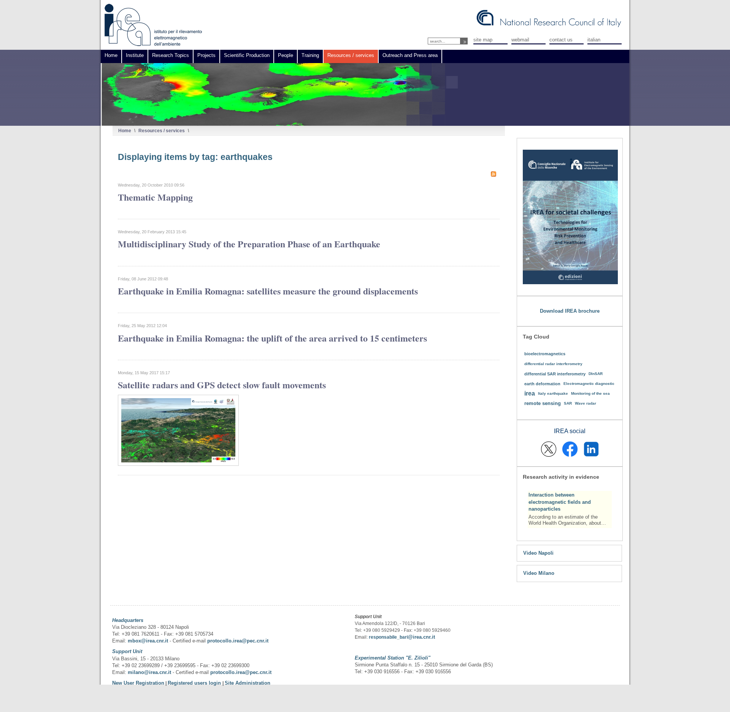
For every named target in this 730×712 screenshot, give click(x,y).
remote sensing (542, 403)
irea (529, 393)
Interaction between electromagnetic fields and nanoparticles (559, 501)
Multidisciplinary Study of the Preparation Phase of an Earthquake (249, 243)
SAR (568, 403)
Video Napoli (538, 553)
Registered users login (195, 683)
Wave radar (585, 403)
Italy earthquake (553, 393)
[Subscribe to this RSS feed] (493, 174)
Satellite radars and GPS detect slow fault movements (222, 384)
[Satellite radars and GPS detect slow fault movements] (178, 464)
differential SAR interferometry (555, 374)
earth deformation (542, 383)
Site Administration (247, 683)
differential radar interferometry (553, 364)
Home (124, 130)
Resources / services (161, 130)
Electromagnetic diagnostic (588, 383)
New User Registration (138, 683)
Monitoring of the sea (590, 393)
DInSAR (596, 374)
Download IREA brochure (570, 311)
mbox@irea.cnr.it (148, 641)
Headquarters (127, 620)
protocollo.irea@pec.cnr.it (237, 641)
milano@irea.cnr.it (149, 672)
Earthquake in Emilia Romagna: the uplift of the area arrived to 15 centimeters (272, 338)
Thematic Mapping (155, 197)
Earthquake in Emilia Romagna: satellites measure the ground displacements (268, 290)
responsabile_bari (388, 637)
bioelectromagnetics (544, 353)
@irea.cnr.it (421, 637)
